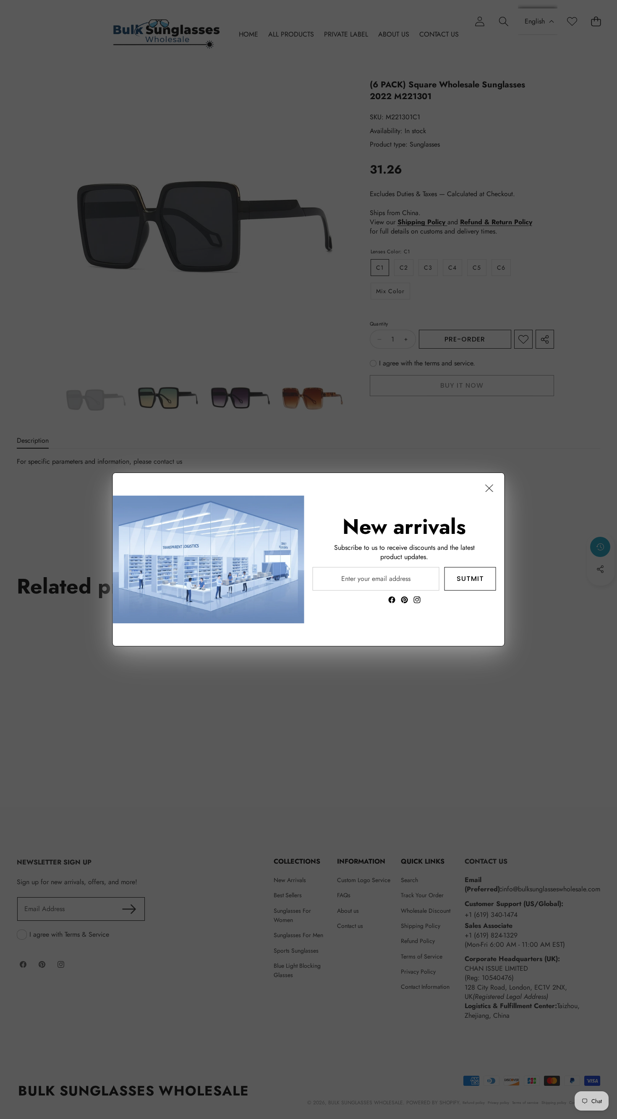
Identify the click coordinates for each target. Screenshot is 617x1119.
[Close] (489, 488)
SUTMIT (470, 578)
